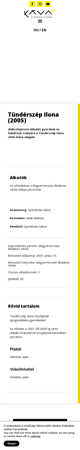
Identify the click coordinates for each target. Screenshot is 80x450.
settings (35, 436)
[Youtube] (48, 4)
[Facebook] (32, 4)
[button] (40, 21)
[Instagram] (40, 4)
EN (44, 30)
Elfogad (12, 443)
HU (36, 30)
